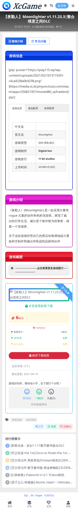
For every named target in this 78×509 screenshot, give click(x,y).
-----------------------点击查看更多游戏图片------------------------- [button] (41, 270)
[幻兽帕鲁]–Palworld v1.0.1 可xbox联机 (37, 475)
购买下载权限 (40, 355)
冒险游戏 (39, 26)
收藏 (53, 426)
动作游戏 (49, 26)
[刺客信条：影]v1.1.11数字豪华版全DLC (37, 445)
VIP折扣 (40, 328)
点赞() (67, 426)
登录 (63, 5)
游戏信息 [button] (17, 108)
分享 (40, 426)
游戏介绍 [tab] (17, 41)
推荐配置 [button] (49, 108)
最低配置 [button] (33, 108)
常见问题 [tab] (40, 41)
